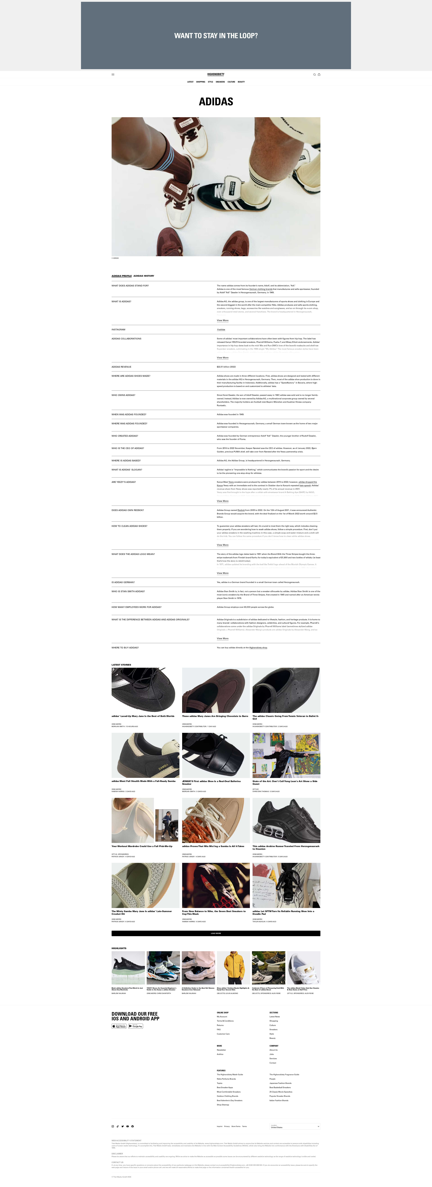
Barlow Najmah (119, 993)
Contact (273, 1062)
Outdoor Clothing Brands (227, 1096)
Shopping (200, 82)
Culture (231, 82)
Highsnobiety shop (258, 647)
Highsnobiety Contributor (194, 726)
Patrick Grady (118, 857)
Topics (219, 1083)
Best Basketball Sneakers (280, 1087)
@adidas (221, 329)
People (272, 1079)
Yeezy (231, 482)
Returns (220, 1025)
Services (273, 1058)
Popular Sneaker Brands (280, 1096)
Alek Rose (276, 993)
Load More (216, 933)
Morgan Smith (118, 726)
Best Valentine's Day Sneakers (229, 1100)
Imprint (219, 1126)
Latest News (275, 1016)
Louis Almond (232, 993)
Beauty (241, 82)
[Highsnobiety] (216, 74)
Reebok (241, 510)
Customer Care (223, 1034)
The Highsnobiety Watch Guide (230, 1074)
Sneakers (220, 82)
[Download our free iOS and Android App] (119, 1026)
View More (222, 320)
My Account (222, 1016)
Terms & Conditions (225, 1021)
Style (210, 82)
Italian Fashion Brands (279, 1100)
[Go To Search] (314, 74)
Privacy (227, 1126)
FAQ (218, 1029)
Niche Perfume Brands (226, 1079)
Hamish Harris (118, 791)
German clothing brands (260, 289)
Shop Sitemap (223, 1104)
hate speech (305, 485)
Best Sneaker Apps (225, 1087)
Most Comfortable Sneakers (229, 1092)
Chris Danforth (164, 993)
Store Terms (236, 1126)
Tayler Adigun (259, 922)
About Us (274, 1050)
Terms (244, 1126)
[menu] (113, 74)
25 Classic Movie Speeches (281, 1092)
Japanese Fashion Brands (280, 1083)
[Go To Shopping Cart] (319, 74)
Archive (220, 1054)
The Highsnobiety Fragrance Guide (284, 1074)
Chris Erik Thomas (261, 791)
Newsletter (221, 1050)
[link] (145, 697)
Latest (190, 82)
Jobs (272, 1054)
